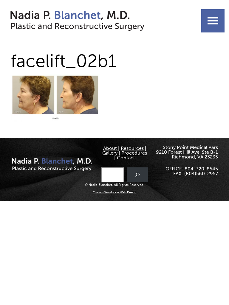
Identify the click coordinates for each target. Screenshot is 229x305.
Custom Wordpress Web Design (114, 192)
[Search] (137, 174)
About (110, 148)
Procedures (134, 153)
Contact (126, 158)
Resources (132, 148)
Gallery (109, 153)
